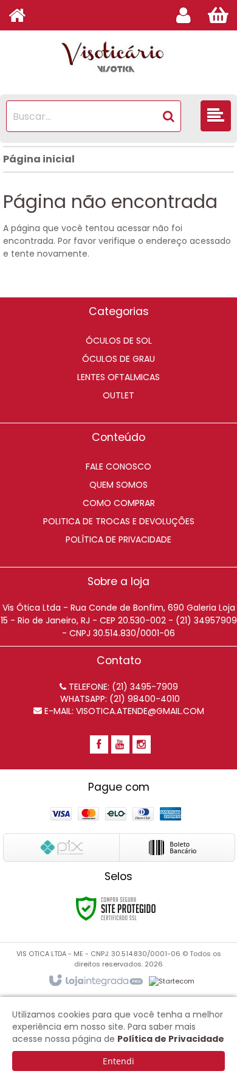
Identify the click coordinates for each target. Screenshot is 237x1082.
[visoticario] (118, 57)
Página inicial (39, 159)
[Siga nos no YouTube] (120, 745)
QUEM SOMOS (118, 485)
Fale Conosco (118, 466)
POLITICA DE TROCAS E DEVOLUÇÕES (118, 521)
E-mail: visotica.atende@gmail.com (123, 711)
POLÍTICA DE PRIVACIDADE (118, 539)
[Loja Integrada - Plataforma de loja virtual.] (95, 981)
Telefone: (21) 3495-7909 (122, 687)
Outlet (118, 395)
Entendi (118, 1061)
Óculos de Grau (118, 359)
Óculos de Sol (119, 341)
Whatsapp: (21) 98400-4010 (119, 699)
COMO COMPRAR (119, 503)
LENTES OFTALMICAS (118, 377)
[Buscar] (169, 116)
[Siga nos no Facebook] (99, 745)
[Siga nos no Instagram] (141, 745)
